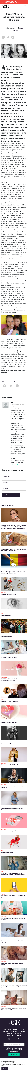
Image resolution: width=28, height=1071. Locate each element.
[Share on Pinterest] (12, 38)
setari (2, 1065)
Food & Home (14, 1031)
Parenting (9, 1033)
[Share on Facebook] (3, 38)
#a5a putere (7, 1029)
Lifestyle (5, 1031)
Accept (4, 1068)
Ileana (21, 1028)
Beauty (15, 1029)
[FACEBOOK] (14, 1039)
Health (22, 1029)
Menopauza (13, 1028)
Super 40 (23, 1031)
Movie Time (18, 1033)
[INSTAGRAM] (9, 1039)
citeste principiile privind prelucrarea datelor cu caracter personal (14, 1050)
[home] (14, 1022)
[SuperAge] (5, 6)
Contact (18, 1035)
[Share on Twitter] (8, 38)
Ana (6, 1028)
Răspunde (14, 464)
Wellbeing (10, 1035)
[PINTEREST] (19, 1039)
